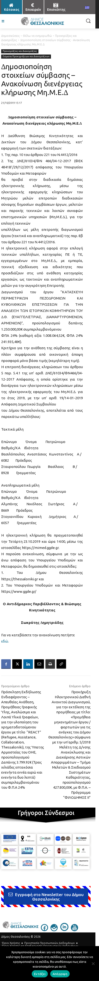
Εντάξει (39, 973)
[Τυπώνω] (50, 664)
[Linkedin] (28, 664)
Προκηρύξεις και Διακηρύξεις (20, 51)
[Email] (39, 664)
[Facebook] (6, 664)
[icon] (44, 930)
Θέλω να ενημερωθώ (37, 35)
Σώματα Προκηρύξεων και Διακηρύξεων (26, 56)
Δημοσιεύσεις (10, 35)
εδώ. (5, 641)
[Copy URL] (61, 664)
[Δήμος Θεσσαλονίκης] (42, 21)
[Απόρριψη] (93, 963)
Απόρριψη (60, 973)
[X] (17, 664)
